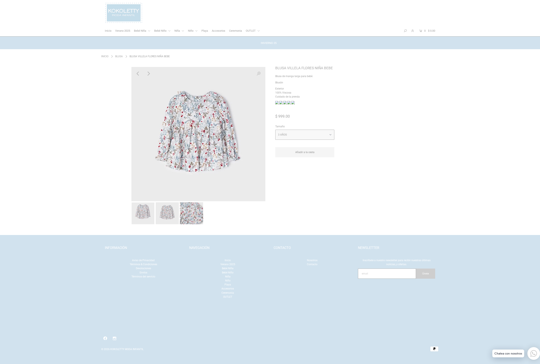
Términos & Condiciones (143, 264)
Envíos (143, 272)
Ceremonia (235, 30)
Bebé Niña (140, 30)
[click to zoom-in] (258, 73)
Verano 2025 (122, 30)
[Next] (148, 73)
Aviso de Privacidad (143, 260)
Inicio (108, 30)
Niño (191, 30)
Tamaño (280, 126)
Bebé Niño (160, 30)
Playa (204, 30)
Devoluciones (143, 268)
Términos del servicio (143, 276)
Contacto (312, 264)
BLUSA (119, 56)
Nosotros (312, 260)
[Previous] (138, 73)
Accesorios (218, 30)
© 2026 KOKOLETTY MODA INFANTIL (122, 349)
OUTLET (251, 30)
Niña (177, 30)
